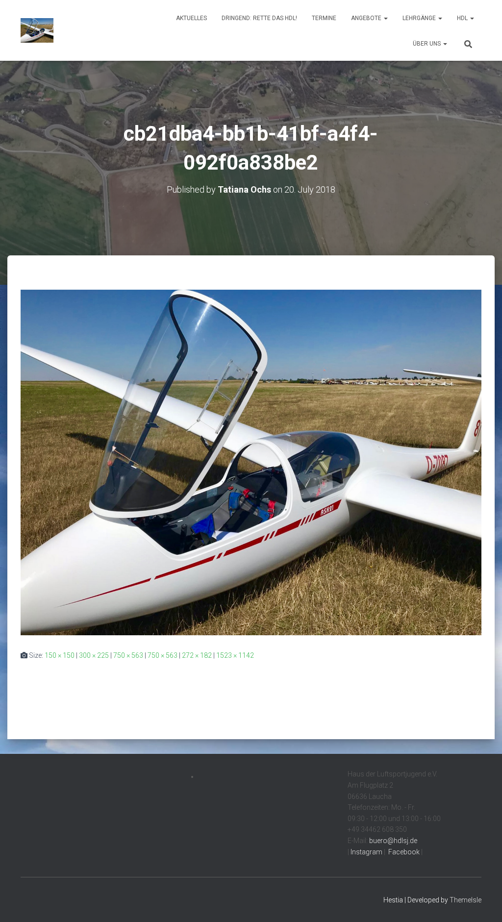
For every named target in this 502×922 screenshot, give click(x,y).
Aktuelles (191, 18)
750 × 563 (128, 655)
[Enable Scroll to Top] (482, 902)
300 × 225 (94, 655)
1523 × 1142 (235, 655)
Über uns (427, 43)
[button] (385, 18)
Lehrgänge (419, 18)
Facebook (403, 852)
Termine (324, 18)
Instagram (365, 852)
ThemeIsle (465, 900)
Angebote (367, 18)
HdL (463, 18)
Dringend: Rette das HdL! (259, 18)
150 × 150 (60, 655)
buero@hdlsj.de (393, 841)
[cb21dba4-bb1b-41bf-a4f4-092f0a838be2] (251, 462)
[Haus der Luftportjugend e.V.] (37, 30)
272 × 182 (197, 655)
